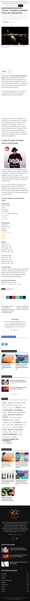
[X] (10, 297)
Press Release (6, 22)
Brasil (18, 407)
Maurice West (4, 215)
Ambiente (3, 362)
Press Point (21, 599)
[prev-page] (2, 372)
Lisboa (24, 422)
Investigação (17, 422)
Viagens (4, 443)
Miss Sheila (4, 213)
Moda (24, 424)
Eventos (15, 7)
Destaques (4, 7)
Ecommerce (21, 412)
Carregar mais (14, 394)
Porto (4, 429)
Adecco (4, 402)
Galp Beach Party (9, 289)
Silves (10, 432)
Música (10, 427)
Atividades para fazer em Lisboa (14, 405)
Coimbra (23, 407)
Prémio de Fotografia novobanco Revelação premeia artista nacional (7, 499)
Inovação (17, 420)
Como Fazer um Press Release (17, 327)
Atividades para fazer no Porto (8, 407)
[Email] (24, 297)
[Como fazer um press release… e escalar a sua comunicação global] (5, 382)
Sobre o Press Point (20, 531)
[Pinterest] (14, 297)
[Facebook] (7, 297)
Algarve (10, 403)
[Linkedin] (20, 297)
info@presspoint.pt (17, 534)
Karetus (3, 236)
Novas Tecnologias (18, 427)
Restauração (5, 432)
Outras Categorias (10, 7)
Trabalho (20, 434)
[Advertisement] (15, 59)
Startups (20, 431)
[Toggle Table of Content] (8, 71)
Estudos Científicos (15, 414)
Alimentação (17, 403)
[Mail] (18, 330)
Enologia (4, 415)
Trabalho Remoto (6, 437)
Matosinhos (18, 425)
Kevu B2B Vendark (6, 232)
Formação (19, 417)
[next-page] (5, 372)
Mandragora (4, 219)
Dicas (9, 412)
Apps (3, 405)
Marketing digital (10, 425)
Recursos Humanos (15, 429)
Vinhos (9, 443)
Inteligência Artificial (7, 422)
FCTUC (5, 417)
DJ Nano (3, 238)
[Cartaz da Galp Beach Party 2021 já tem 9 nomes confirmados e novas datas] (5, 389)
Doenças (14, 412)
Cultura (3, 495)
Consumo (4, 412)
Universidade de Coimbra (10, 440)
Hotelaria (5, 420)
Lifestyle (3, 478)
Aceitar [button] (20, 5)
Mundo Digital (5, 427)
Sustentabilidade (9, 434)
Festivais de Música (12, 417)
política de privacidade (11, 5)
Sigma (3, 234)
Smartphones (15, 431)
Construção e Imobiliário (12, 410)
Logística (4, 424)
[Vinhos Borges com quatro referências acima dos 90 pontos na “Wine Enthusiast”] (7, 474)
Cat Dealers (4, 217)
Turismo (17, 362)
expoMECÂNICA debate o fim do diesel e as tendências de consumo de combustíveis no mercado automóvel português (8, 309)
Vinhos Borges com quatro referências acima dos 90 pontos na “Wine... (7, 481)
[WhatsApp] (17, 297)
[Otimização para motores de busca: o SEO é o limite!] (5, 564)
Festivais (19, 7)
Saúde (17, 460)
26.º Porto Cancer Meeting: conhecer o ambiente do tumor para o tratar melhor (22, 308)
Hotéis (12, 420)
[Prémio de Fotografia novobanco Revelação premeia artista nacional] (7, 491)
